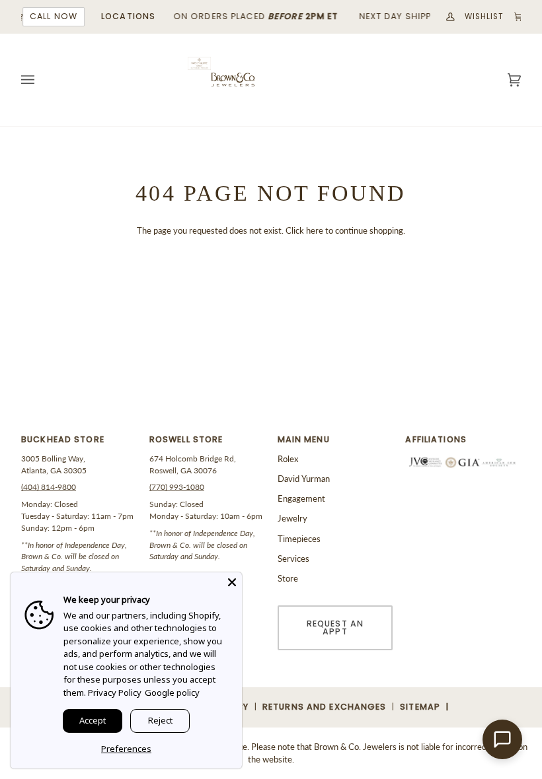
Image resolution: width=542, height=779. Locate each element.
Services (293, 558)
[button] (79, 443)
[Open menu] (41, 80)
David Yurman (304, 478)
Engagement (301, 498)
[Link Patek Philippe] (199, 64)
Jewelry (292, 518)
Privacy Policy (114, 692)
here (314, 230)
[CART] (512, 16)
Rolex (288, 459)
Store (288, 578)
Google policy (172, 692)
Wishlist (483, 16)
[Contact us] (502, 739)
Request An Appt (335, 628)
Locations (127, 16)
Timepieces (299, 538)
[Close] (232, 582)
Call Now (52, 16)
